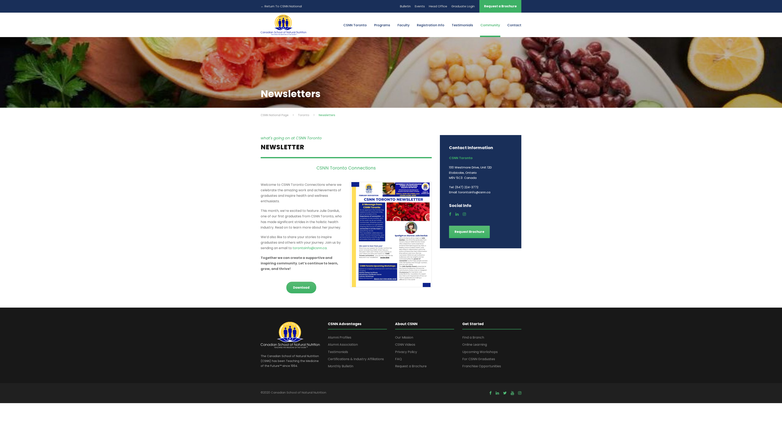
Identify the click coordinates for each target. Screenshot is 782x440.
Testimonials (462, 25)
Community (490, 25)
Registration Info (430, 25)
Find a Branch (473, 337)
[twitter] (505, 393)
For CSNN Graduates (478, 359)
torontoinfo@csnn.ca (310, 248)
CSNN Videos (405, 344)
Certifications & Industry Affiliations (356, 359)
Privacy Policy (406, 352)
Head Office (438, 6)
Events (420, 6)
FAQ (398, 359)
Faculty (404, 25)
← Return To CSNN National (281, 6)
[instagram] (464, 214)
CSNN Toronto (355, 25)
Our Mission (404, 337)
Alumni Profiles (339, 337)
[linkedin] (457, 214)
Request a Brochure (500, 6)
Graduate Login (463, 6)
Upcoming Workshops (480, 352)
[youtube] (512, 393)
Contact (514, 25)
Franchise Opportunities (481, 366)
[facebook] (450, 214)
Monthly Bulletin (340, 366)
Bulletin (405, 6)
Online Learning (474, 344)
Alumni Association (343, 344)
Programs (382, 25)
